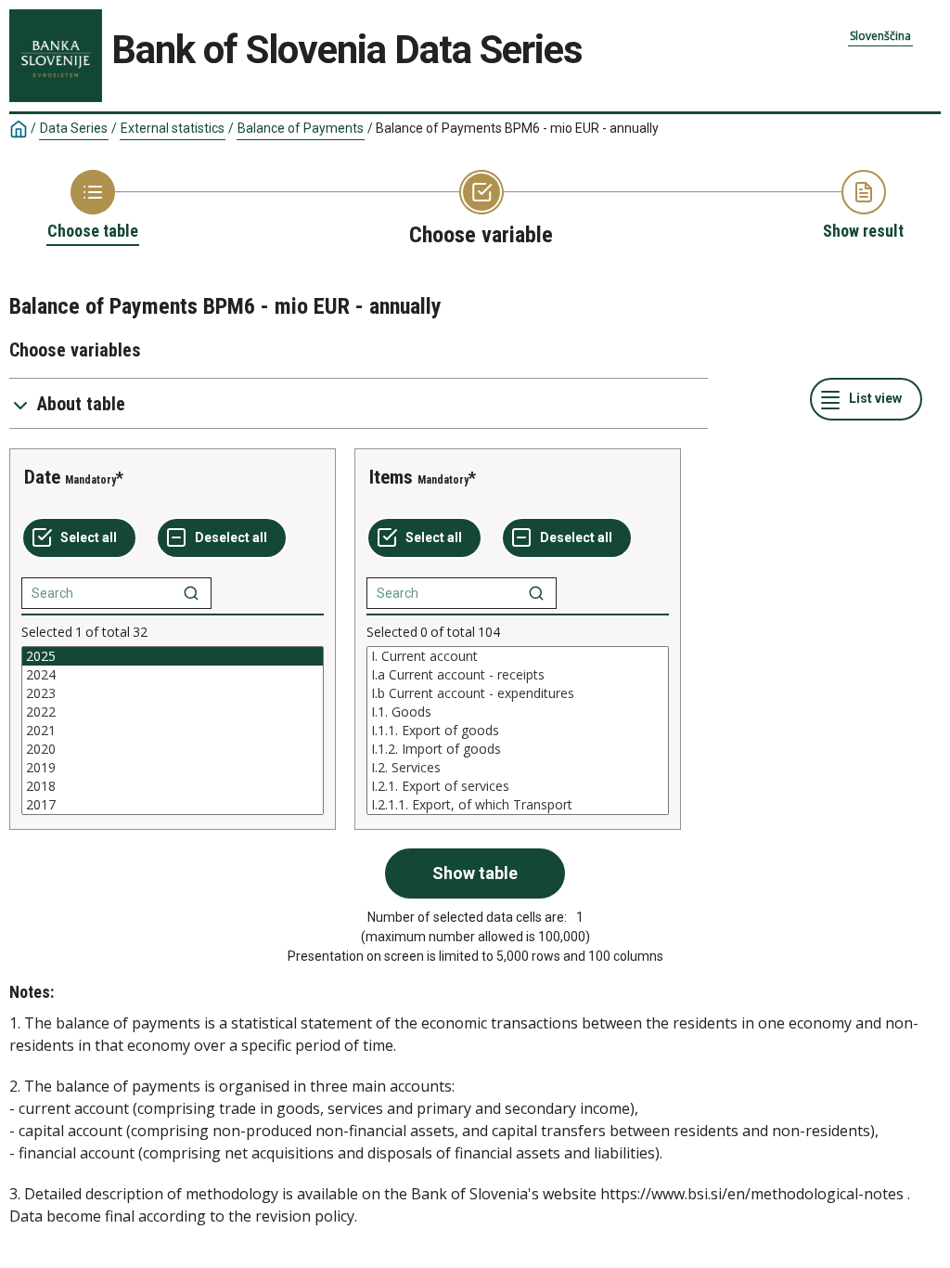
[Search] (191, 593)
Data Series (74, 128)
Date (42, 477)
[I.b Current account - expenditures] (517, 693)
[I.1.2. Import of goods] (517, 749)
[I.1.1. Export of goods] (517, 730)
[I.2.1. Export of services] (517, 786)
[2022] (172, 712)
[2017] (172, 805)
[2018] (172, 786)
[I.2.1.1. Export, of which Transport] (517, 805)
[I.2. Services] (517, 767)
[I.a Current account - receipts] (517, 675)
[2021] (172, 730)
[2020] (172, 749)
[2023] (172, 693)
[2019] (172, 767)
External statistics (173, 128)
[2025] (172, 656)
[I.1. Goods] (517, 712)
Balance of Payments (301, 128)
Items (391, 477)
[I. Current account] (517, 656)
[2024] (172, 675)
